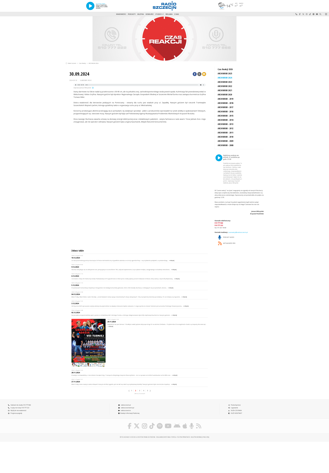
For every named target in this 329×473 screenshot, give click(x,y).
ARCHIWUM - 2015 (225, 115)
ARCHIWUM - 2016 (225, 111)
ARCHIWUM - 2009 (225, 141)
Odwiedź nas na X (303, 14)
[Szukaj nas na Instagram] (144, 423)
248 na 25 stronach (139, 393)
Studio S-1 (159, 14)
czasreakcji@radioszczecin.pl (238, 232)
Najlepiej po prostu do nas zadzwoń (296, 14)
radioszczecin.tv (125, 410)
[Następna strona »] (150, 391)
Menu (326, 14)
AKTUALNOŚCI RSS (229, 243)
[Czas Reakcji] (164, 38)
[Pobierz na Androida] (177, 423)
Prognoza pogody (16, 413)
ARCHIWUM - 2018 (225, 103)
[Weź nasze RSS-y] (198, 423)
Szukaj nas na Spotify (313, 14)
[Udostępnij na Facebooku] (195, 74)
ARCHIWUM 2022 (225, 86)
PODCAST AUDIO (228, 237)
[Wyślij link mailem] (204, 74)
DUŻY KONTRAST (236, 413)
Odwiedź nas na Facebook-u (299, 14)
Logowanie (234, 408)
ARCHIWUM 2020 (225, 94)
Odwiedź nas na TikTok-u (310, 14)
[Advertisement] (89, 456)
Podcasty (132, 14)
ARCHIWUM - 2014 (225, 119)
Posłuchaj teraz (235, 405)
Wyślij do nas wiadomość (317, 14)
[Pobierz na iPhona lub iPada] (185, 423)
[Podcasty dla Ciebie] (191, 423)
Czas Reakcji (82, 63)
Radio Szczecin (72, 63)
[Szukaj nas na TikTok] (152, 423)
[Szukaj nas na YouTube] (168, 423)
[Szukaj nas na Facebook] (130, 423)
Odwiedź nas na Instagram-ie (306, 14)
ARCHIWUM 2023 (225, 82)
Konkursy (150, 14)
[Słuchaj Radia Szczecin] (90, 6)
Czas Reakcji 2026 (225, 69)
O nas (176, 14)
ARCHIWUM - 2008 (225, 145)
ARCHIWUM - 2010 (225, 136)
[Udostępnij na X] (199, 74)
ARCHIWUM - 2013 (225, 124)
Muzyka (140, 14)
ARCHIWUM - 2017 (225, 107)
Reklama (169, 14)
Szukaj (320, 14)
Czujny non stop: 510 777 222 (19, 408)
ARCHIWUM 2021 (225, 90)
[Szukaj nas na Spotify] (160, 423)
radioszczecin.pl (125, 405)
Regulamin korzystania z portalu (166, 437)
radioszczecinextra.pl (127, 408)
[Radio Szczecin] (164, 6)
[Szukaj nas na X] (137, 423)
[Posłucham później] (92, 88)
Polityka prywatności (183, 437)
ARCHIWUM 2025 (225, 73)
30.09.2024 (79, 74)
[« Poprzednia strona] (129, 391)
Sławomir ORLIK (86, 80)
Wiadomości (121, 14)
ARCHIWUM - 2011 (225, 132)
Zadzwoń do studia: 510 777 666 (20, 405)
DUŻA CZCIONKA (236, 410)
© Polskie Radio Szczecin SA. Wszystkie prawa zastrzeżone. (138, 437)
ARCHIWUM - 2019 (225, 98)
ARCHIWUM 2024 (93, 63)
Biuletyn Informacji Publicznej (129, 413)
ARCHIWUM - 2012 (225, 128)
